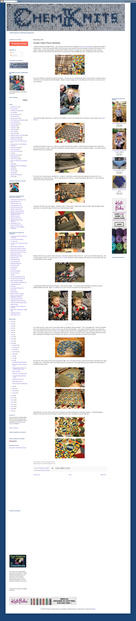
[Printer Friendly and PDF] (67, 468)
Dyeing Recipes (15, 118)
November (15, 347)
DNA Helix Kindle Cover (17, 207)
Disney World (14, 116)
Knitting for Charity (15, 139)
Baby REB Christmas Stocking (18, 250)
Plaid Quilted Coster (17, 381)
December (15, 345)
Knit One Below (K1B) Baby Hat (18, 282)
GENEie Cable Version (16, 209)
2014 (12, 397)
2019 (12, 336)
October (14, 349)
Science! (13, 171)
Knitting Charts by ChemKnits (18, 135)
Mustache (13, 286)
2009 (12, 408)
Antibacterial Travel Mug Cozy (18, 199)
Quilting (13, 164)
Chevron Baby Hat (15, 261)
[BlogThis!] (58, 468)
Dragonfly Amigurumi (16, 263)
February (14, 390)
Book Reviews (14, 107)
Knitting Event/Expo (15, 137)
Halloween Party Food (17, 379)
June (13, 358)
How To (12, 131)
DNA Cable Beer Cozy (16, 205)
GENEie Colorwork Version (17, 211)
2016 (12, 343)
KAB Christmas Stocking (17, 280)
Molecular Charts (15, 147)
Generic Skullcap (15, 273)
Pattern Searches (15, 155)
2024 (12, 326)
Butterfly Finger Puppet (16, 256)
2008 (12, 410)
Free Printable (14, 122)
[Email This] (56, 468)
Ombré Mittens (14, 292)
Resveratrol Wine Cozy (16, 225)
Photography (14, 157)
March (14, 388)
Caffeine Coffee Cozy (16, 203)
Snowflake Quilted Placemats (19, 362)
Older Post (103, 474)
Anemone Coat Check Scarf (119, 189)
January (14, 393)
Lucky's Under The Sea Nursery (19, 141)
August (14, 354)
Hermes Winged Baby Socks (18, 276)
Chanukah (13, 108)
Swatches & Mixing (15, 174)
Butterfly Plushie (15, 257)
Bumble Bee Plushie (16, 254)
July (13, 356)
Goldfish (13, 274)
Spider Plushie (14, 304)
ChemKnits (41, 468)
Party (12, 153)
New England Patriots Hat (17, 288)
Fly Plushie (13, 269)
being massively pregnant (86, 46)
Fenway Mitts (14, 267)
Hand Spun (13, 129)
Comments (14, 55)
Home (70, 474)
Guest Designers (15, 124)
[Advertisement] (16, 479)
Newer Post (37, 474)
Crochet (13, 112)
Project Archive (14, 158)
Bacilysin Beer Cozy (16, 201)
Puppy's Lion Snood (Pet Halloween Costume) (17, 296)
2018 (12, 339)
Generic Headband (15, 271)
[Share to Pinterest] (63, 468)
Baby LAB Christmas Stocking (18, 248)
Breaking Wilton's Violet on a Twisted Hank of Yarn (19, 368)
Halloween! (13, 125)
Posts (12, 52)
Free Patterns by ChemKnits (18, 120)
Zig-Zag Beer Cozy (15, 314)
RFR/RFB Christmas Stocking (18, 300)
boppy (58, 329)
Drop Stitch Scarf (15, 265)
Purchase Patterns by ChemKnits (19, 160)
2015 (12, 395)
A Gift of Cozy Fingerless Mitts (19, 373)
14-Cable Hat (14, 241)
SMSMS (13, 169)
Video (12, 176)
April (13, 386)
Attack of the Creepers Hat (17, 246)
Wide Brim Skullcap (15, 313)
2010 (12, 406)
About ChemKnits (13, 428)
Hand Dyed (13, 127)
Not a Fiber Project (15, 151)
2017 (12, 341)
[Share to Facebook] (62, 468)
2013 (12, 400)
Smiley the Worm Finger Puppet (19, 302)
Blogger (93, 609)
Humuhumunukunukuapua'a (18, 278)
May (13, 360)
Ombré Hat (13, 290)
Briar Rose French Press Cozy (18, 252)
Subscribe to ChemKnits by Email (17, 447)
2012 (12, 402)
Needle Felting (14, 149)
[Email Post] (52, 468)
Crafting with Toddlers (16, 110)
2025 (12, 323)
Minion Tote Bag (16, 371)
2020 (12, 334)
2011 (12, 404)
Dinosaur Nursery (42, 470)
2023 (12, 328)
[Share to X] (60, 468)
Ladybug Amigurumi (16, 284)
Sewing (47, 470)
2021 (12, 332)
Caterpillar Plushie (15, 259)
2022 (12, 330)
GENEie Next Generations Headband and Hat (17, 213)
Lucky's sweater (63, 257)
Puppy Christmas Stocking (17, 293)
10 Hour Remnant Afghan (17, 239)
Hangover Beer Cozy (16, 218)
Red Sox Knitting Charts (17, 299)
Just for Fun (13, 133)
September (15, 351)
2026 (12, 321)
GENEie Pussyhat (15, 216)
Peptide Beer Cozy (15, 223)
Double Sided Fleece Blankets (19, 383)
